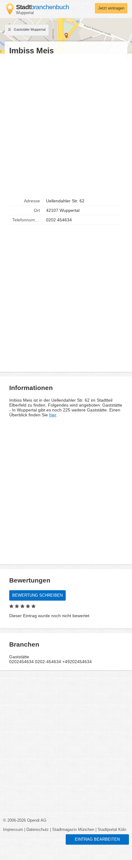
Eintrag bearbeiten (97, 839)
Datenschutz (37, 830)
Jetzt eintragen (111, 8)
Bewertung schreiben (37, 595)
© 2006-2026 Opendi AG (24, 820)
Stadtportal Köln (112, 830)
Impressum (13, 830)
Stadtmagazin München (73, 830)
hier (52, 414)
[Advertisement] (66, 126)
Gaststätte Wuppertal (29, 29)
